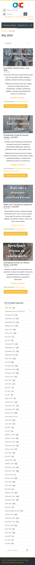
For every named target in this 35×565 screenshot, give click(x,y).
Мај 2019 (8, 337)
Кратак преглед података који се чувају (15, 560)
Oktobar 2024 (9, 493)
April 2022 (8, 424)
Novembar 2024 (10, 496)
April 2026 (8, 532)
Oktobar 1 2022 (10, 435)
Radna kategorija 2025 (12, 511)
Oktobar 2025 (9, 514)
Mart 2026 (8, 529)
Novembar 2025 (10, 518)
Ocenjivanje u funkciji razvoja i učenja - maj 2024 (16, 136)
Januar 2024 (9, 474)
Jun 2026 (8, 540)
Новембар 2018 (10, 318)
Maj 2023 (8, 456)
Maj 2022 (8, 427)
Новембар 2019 (10, 347)
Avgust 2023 (9, 460)
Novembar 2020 (10, 369)
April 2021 (8, 384)
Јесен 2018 (8, 308)
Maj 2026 (8, 536)
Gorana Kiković (20, 287)
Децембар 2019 (10, 351)
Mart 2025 (8, 503)
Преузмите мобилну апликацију (12, 562)
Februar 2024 (9, 478)
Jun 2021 (8, 391)
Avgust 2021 (9, 398)
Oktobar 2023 (9, 464)
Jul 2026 (7, 543)
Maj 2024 (8, 489)
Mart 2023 (8, 453)
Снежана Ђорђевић (21, 101)
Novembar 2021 (10, 405)
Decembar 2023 (10, 471)
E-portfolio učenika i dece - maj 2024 (16, 69)
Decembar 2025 (10, 522)
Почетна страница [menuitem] (9, 25)
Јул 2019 (7, 340)
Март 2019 (8, 329)
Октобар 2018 (9, 315)
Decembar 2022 (10, 445)
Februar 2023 (9, 449)
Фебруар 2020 (9, 355)
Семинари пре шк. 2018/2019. (15, 311)
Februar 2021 (9, 376)
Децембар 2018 (10, 322)
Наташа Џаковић (13, 171)
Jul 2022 (7, 431)
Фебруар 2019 (9, 326)
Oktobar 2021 (9, 402)
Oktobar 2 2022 (10, 438)
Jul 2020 (7, 362)
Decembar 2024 (10, 500)
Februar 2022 (9, 413)
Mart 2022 (8, 420)
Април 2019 (9, 333)
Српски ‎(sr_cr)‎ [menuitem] (22, 25)
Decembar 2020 (10, 373)
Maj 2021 (8, 387)
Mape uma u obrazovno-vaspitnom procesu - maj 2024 (18, 205)
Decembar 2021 (10, 409)
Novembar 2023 (10, 467)
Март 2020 (8, 358)
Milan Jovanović (20, 229)
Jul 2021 (7, 395)
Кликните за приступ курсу (15, 106)
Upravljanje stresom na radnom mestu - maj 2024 (17, 264)
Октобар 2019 (9, 344)
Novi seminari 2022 (11, 416)
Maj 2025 (8, 507)
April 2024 (8, 485)
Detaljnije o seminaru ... (18, 97)
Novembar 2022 (10, 442)
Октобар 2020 (9, 366)
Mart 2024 (8, 482)
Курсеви (4, 31)
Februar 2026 (9, 525)
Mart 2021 (8, 380)
